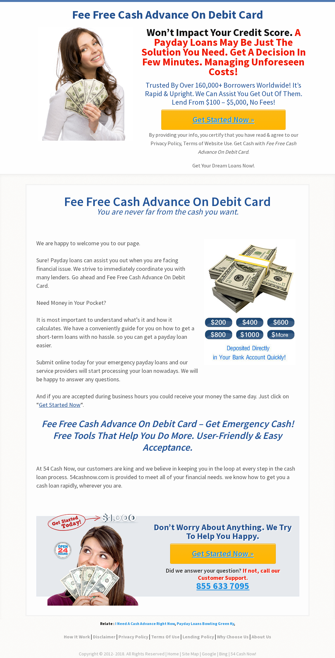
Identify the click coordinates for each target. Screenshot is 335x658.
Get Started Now (59, 404)
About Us (261, 637)
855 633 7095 (222, 586)
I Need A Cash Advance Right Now (145, 623)
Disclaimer (104, 637)
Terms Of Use (165, 637)
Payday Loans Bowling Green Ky (205, 623)
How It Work (77, 637)
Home (173, 654)
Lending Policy (198, 637)
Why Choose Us (233, 637)
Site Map (190, 654)
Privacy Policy (133, 637)
